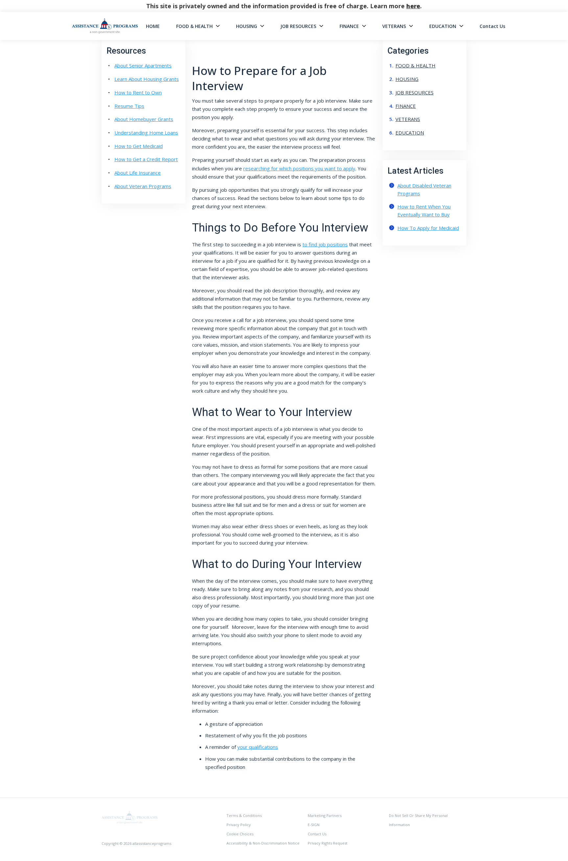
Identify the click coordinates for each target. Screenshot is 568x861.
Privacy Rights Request (327, 843)
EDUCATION (442, 26)
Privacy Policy (238, 824)
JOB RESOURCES (298, 26)
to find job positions (325, 244)
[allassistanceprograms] (129, 816)
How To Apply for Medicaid (428, 228)
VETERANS (394, 26)
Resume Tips (129, 106)
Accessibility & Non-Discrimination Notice (262, 843)
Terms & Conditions (244, 815)
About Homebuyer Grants (143, 119)
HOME (153, 26)
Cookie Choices (239, 833)
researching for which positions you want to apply (299, 168)
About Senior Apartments (143, 65)
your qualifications (257, 747)
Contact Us (492, 26)
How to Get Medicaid (138, 146)
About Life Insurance (137, 172)
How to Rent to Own (138, 92)
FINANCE (349, 26)
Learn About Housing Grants (146, 79)
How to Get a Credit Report (146, 159)
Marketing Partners (325, 815)
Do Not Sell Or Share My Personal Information (418, 820)
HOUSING (246, 26)
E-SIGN (314, 824)
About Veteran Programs (142, 186)
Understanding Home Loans (146, 132)
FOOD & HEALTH (194, 26)
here (413, 6)
